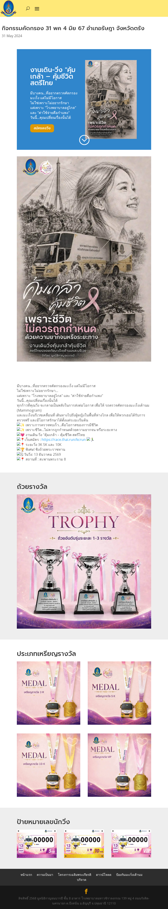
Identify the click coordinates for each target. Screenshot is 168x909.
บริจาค (81, 880)
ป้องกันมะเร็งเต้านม (129, 875)
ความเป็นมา (45, 875)
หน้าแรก (26, 875)
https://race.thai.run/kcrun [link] (64, 439)
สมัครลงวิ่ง (42, 128)
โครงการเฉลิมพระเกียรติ (74, 875)
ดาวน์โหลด (103, 875)
